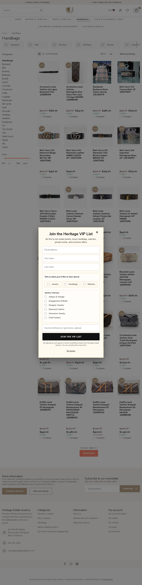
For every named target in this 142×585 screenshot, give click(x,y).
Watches (91, 284)
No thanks (71, 351)
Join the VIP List (71, 336)
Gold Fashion (55, 317)
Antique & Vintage (56, 297)
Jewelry (55, 284)
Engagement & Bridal (58, 301)
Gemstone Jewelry (57, 313)
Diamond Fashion (56, 309)
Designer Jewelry (56, 305)
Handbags (73, 284)
